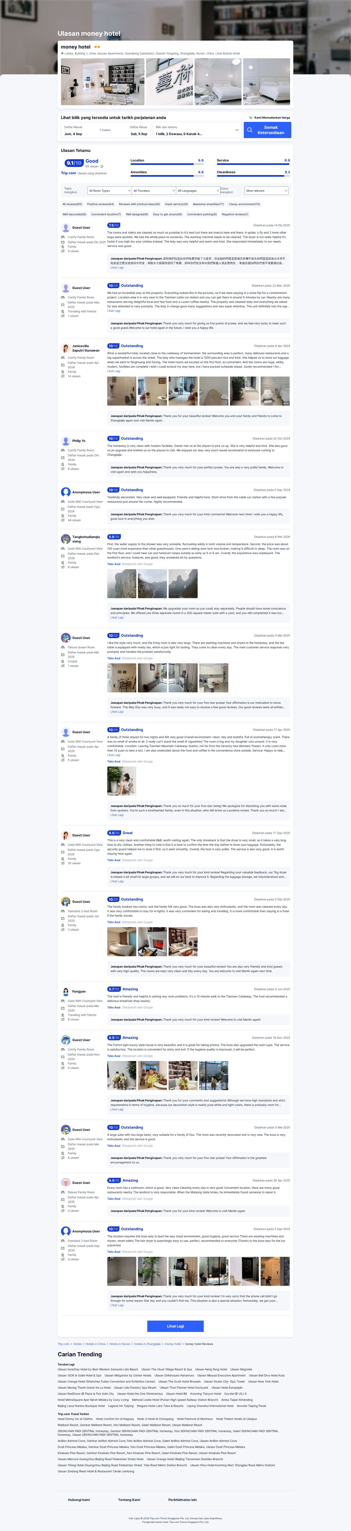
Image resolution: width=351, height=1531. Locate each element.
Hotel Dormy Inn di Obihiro (75, 1419)
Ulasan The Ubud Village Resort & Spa (166, 1369)
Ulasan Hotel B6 (176, 1393)
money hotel (173, 1344)
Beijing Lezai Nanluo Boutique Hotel (81, 1406)
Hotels (77, 1344)
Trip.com (63, 1344)
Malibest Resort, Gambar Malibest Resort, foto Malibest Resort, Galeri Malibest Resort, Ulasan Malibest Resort (130, 1425)
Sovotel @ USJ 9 (235, 1393)
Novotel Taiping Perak (251, 1406)
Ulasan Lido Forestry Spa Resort (135, 1387)
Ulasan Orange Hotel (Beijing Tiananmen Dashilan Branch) (185, 1459)
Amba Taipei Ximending (237, 1399)
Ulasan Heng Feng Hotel (211, 1369)
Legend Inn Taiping (121, 1406)
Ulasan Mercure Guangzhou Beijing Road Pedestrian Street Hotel (100, 1459)
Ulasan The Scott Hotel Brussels (179, 1381)
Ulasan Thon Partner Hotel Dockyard (184, 1387)
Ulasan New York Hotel (263, 1381)
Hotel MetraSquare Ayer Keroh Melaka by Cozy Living (93, 1399)
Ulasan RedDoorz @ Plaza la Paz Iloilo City (86, 1393)
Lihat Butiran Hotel (228, 53)
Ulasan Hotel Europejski (227, 1387)
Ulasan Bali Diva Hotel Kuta (267, 1375)
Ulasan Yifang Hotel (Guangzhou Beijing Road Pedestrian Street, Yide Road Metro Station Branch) (122, 1465)
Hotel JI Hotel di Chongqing (155, 1419)
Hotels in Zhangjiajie (147, 1344)
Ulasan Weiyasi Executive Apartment (221, 1375)
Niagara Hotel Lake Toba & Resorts (160, 1406)
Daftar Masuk (73, 127)
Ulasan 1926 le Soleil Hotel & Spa (79, 1375)
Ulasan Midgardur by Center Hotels (128, 1375)
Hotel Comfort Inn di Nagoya (115, 1419)
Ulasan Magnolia (241, 1369)
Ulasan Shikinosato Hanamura (174, 1375)
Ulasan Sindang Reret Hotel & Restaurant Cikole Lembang (96, 1471)
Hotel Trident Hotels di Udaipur (236, 1419)
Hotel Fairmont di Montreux (195, 1419)
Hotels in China (95, 1344)
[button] (315, 6)
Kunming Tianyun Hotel (205, 1393)
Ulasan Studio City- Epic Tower (224, 1381)
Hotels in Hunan (119, 1344)
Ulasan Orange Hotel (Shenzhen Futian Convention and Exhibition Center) (106, 1381)
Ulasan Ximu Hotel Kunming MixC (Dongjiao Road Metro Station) (232, 1465)
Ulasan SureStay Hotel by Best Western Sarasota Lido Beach (98, 1369)
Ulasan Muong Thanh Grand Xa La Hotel (84, 1387)
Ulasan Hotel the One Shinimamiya (140, 1393)
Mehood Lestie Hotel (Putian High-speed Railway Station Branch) (175, 1399)
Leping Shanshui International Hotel (210, 1406)
